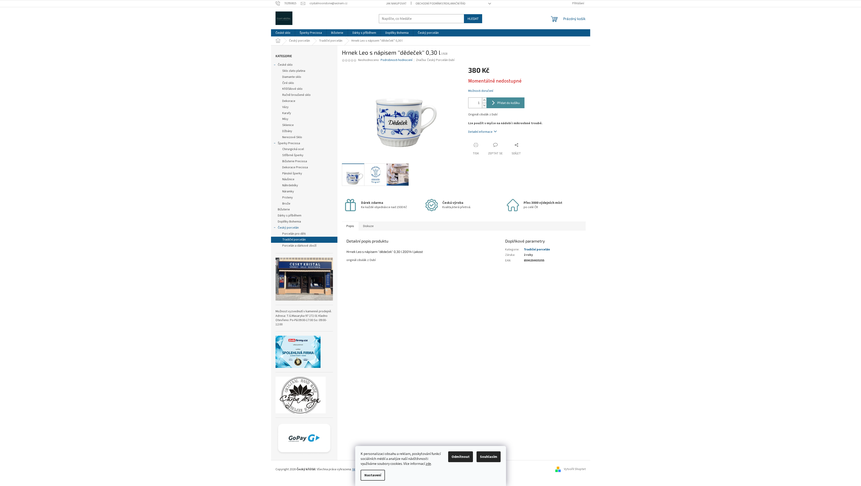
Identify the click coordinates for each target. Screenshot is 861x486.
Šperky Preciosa (289, 143)
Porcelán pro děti (294, 234)
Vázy (285, 107)
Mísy (285, 119)
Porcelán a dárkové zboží (299, 245)
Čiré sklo (288, 83)
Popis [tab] (350, 226)
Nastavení (372, 475)
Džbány (287, 131)
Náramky (288, 191)
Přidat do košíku (508, 103)
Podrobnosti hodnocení (396, 60)
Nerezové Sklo (292, 137)
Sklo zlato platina (293, 71)
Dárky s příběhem (289, 215)
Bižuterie (284, 209)
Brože (286, 203)
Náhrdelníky (290, 185)
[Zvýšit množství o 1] (484, 100)
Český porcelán (288, 227)
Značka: (435, 60)
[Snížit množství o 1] (484, 105)
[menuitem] (283, 32)
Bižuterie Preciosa (294, 161)
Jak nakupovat (396, 4)
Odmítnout (461, 456)
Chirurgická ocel (293, 149)
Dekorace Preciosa (295, 167)
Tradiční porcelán (294, 239)
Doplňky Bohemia (289, 221)
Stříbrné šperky (292, 155)
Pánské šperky (292, 173)
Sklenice (288, 125)
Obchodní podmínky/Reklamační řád (441, 4)
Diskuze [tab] (368, 226)
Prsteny (287, 197)
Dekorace (288, 101)
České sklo (285, 65)
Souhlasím (488, 456)
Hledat (473, 18)
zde (428, 463)
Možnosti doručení (480, 91)
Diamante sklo (291, 77)
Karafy (286, 113)
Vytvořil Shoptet (575, 469)
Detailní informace (480, 132)
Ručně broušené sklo (296, 95)
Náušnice (288, 179)
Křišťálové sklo (292, 89)
